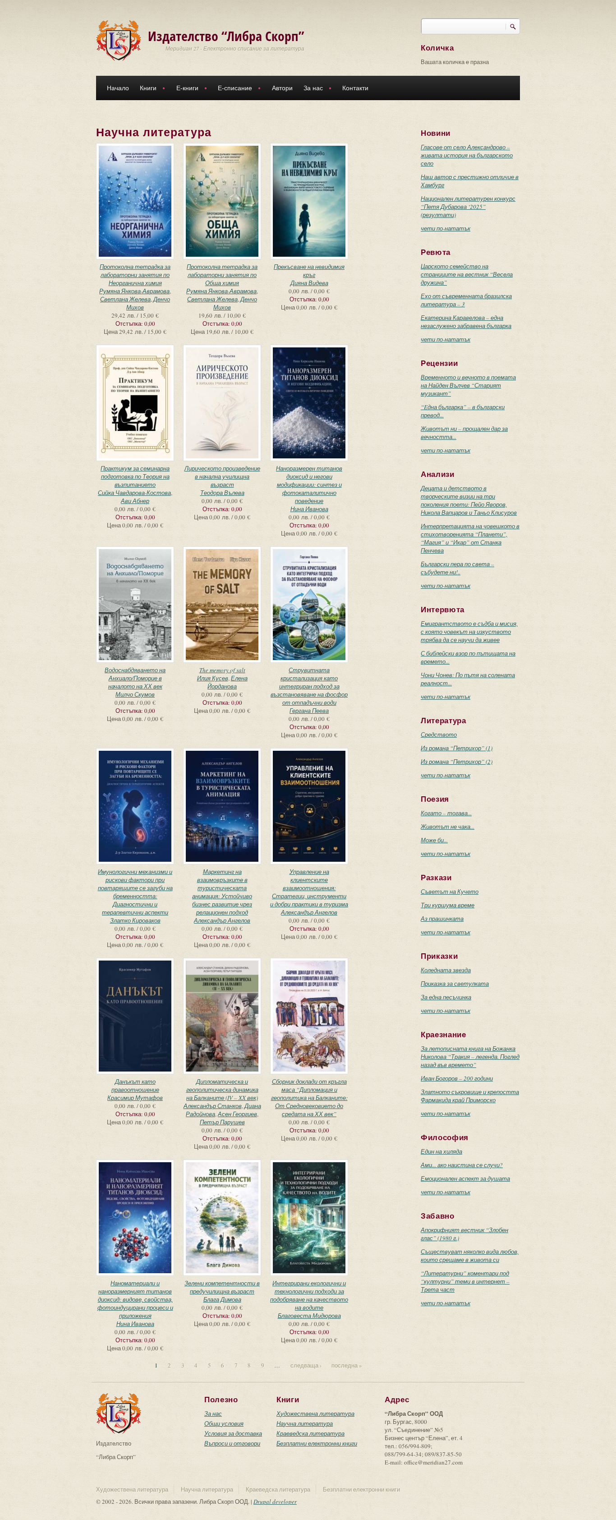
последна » (346, 1365)
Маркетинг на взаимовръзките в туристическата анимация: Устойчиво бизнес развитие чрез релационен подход (222, 892)
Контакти (355, 88)
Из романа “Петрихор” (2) (456, 762)
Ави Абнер (135, 501)
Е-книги (184, 89)
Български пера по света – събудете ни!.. (457, 568)
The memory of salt (222, 670)
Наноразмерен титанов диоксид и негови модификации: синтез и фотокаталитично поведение (309, 484)
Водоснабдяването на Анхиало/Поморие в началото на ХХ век (135, 678)
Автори (282, 88)
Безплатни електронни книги (316, 1443)
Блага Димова (222, 1299)
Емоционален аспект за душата (465, 1178)
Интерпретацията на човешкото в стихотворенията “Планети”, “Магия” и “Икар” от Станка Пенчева (470, 538)
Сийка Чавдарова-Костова (134, 493)
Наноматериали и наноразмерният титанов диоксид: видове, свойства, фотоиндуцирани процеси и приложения (135, 1299)
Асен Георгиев (237, 1114)
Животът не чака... (447, 826)
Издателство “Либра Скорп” (226, 36)
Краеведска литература (310, 1433)
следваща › (306, 1365)
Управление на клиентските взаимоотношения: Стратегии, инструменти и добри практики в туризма (309, 888)
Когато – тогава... (446, 813)
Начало (118, 88)
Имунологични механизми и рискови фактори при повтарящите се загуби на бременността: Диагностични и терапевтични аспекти (135, 892)
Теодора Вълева (222, 493)
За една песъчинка (446, 997)
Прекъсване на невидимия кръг (309, 271)
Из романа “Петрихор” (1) (456, 748)
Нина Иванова (309, 509)
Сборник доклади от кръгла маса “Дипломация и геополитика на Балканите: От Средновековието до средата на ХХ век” (309, 1097)
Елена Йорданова (227, 682)
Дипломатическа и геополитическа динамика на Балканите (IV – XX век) (222, 1089)
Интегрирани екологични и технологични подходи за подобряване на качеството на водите (309, 1295)
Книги (145, 89)
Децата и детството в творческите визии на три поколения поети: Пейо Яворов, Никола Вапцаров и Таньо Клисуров (469, 500)
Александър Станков (213, 1106)
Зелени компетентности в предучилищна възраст (222, 1287)
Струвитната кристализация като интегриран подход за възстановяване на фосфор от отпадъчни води (309, 686)
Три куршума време (447, 905)
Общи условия (224, 1423)
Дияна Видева (309, 283)
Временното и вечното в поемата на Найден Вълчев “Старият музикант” (468, 385)
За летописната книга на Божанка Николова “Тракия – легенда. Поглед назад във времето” (470, 1056)
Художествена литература (315, 1413)
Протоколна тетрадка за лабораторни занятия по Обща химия (222, 275)
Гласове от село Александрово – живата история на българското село (467, 155)
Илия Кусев (212, 678)
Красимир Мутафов (135, 1098)
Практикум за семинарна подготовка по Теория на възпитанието (135, 476)
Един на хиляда (441, 1151)
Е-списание (232, 89)
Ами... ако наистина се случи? (462, 1165)
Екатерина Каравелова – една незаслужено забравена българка (466, 322)
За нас (310, 89)
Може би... (434, 840)
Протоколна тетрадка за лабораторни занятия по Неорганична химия (135, 275)
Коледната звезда (446, 970)
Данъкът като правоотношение (135, 1085)
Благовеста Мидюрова (309, 1316)
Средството (439, 734)
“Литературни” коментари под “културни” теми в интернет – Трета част (465, 1281)
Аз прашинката (442, 919)
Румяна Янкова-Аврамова (134, 291)
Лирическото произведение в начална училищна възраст (222, 476)
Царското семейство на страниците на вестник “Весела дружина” (467, 274)
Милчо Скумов (135, 694)
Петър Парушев (222, 1122)
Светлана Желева (125, 299)
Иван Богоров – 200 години (457, 1078)
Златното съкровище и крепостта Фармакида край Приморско (470, 1096)
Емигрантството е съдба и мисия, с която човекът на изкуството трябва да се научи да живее (469, 631)
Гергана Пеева (309, 711)
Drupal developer (275, 1501)
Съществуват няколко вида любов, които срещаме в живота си (470, 1255)
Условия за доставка (233, 1433)
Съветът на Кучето (449, 891)
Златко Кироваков (135, 920)
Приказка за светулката (455, 983)
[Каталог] (118, 40)
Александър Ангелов (222, 920)
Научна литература (304, 1423)
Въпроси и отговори (232, 1443)
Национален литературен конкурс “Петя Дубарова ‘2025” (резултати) (468, 206)
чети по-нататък (445, 228)
